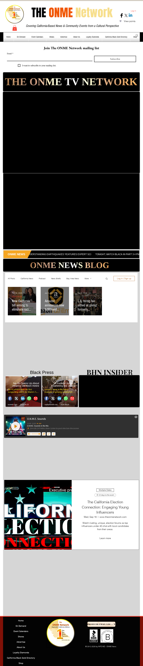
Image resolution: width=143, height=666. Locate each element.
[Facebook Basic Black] (121, 15)
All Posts (11, 278)
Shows (21, 636)
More (87, 278)
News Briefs (56, 278)
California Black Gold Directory (21, 658)
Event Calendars (21, 631)
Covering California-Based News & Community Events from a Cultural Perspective (72, 26)
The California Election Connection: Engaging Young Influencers (105, 507)
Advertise (21, 642)
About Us (21, 647)
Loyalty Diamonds (21, 652)
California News (27, 278)
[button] (14, 28)
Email (10, 53)
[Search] (137, 35)
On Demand (21, 626)
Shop (21, 663)
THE (72, 12)
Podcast (42, 278)
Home (21, 620)
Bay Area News (72, 278)
